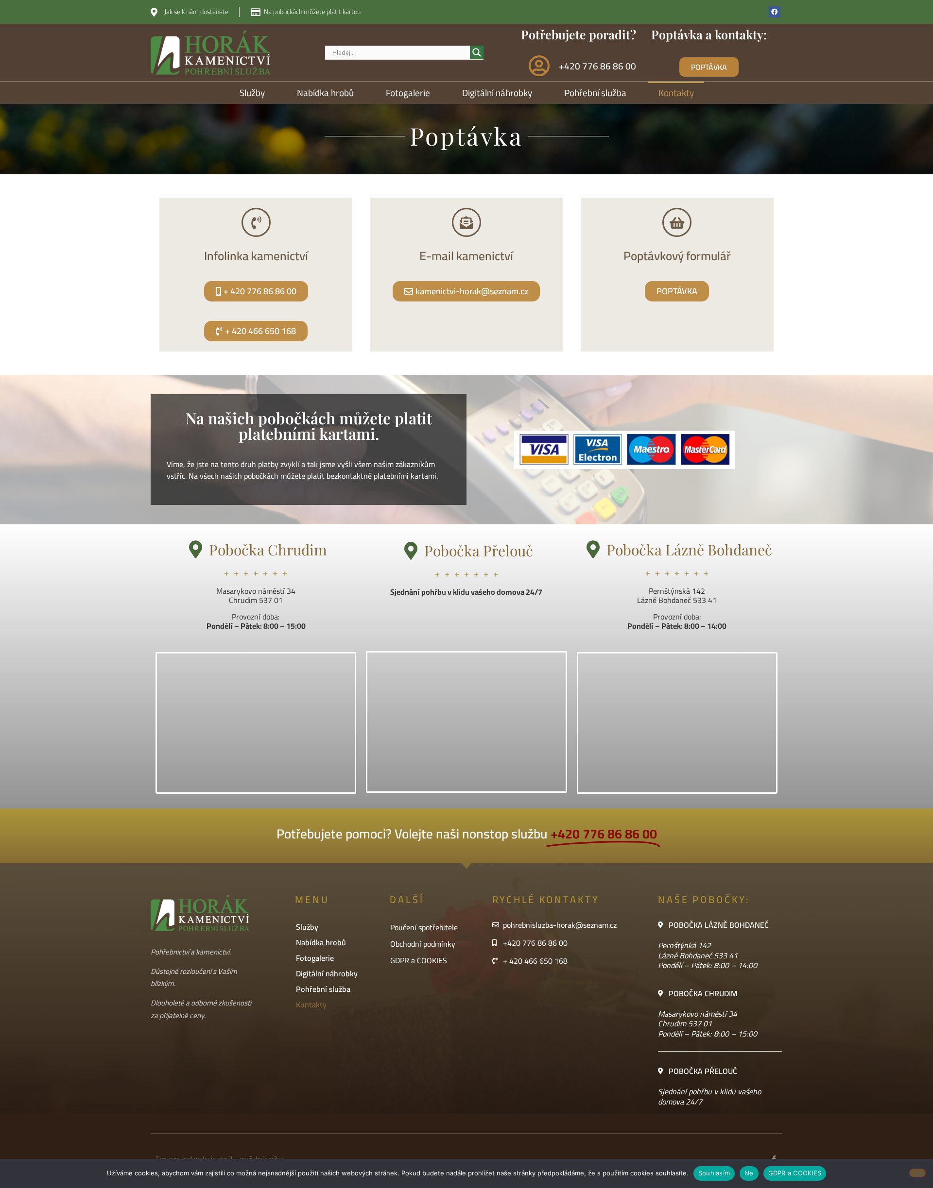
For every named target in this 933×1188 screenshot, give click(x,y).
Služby (252, 92)
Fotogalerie (408, 92)
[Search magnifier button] (477, 52)
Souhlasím (714, 1173)
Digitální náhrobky (497, 92)
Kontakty (676, 92)
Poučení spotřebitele (424, 927)
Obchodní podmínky (422, 944)
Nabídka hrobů (325, 92)
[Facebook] (774, 11)
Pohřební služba (595, 92)
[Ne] (917, 1173)
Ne (749, 1173)
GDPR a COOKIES (418, 960)
